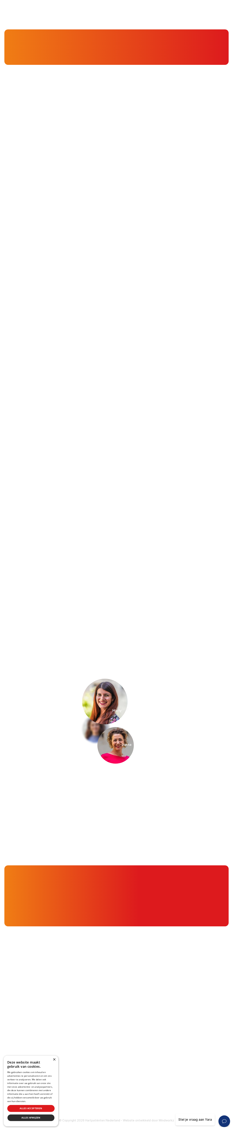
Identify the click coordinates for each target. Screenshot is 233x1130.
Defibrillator (166, 1044)
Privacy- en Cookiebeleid (176, 1102)
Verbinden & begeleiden (99, 1014)
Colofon (163, 1088)
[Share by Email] (191, 639)
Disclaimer (165, 1095)
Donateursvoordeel (96, 1080)
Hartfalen (164, 1022)
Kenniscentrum (25, 52)
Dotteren (164, 1065)
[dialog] (31, 1091)
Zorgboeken (90, 1058)
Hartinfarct (165, 1000)
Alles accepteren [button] (31, 1108)
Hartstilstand (167, 1014)
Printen (139, 639)
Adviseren (89, 1022)
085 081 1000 (26, 1038)
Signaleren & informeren (100, 1007)
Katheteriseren (169, 1058)
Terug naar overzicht (63, 639)
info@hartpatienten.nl (33, 1048)
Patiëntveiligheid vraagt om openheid (110, 1029)
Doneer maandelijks (96, 1094)
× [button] (54, 1059)
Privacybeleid (34, 1101)
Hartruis (163, 1007)
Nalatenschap (91, 1101)
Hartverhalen (91, 1036)
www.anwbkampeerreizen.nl (55, 439)
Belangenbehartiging (97, 1000)
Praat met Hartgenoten (99, 1043)
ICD (160, 1051)
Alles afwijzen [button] (30, 1117)
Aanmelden (181, 782)
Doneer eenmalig (94, 1087)
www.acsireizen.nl (108, 439)
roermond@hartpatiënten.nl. (110, 578)
